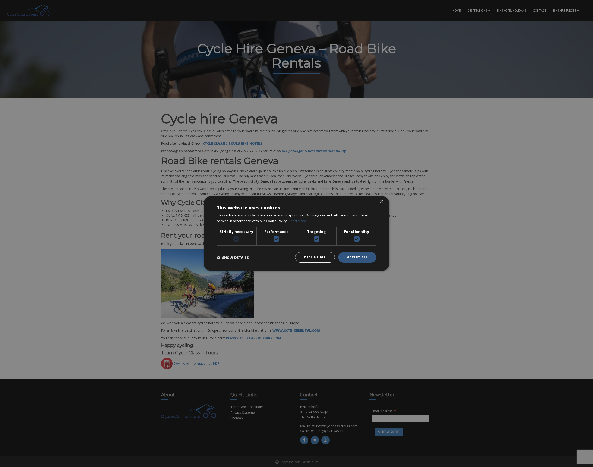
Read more (297, 220)
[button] (233, 257)
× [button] (381, 201)
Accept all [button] (357, 257)
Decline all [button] (315, 257)
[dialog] (296, 233)
